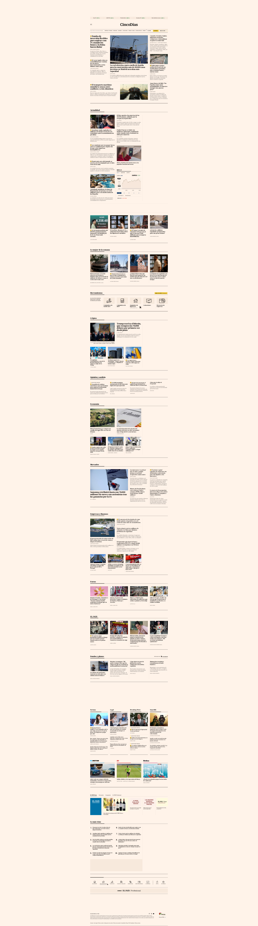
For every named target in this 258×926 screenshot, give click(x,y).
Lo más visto (95, 822)
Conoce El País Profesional (161, 293)
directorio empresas (139, 883)
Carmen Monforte (120, 433)
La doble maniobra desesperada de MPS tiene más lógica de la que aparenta (119, 384)
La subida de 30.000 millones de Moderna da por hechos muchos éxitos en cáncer (138, 747)
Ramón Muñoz (110, 452)
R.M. (91, 499)
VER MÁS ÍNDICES (128, 195)
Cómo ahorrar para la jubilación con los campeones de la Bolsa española (137, 664)
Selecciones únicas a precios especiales (147, 808)
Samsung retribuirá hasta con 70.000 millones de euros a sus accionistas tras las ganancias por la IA (108, 494)
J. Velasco (112, 748)
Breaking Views (135, 710)
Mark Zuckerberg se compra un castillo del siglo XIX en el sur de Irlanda (100, 430)
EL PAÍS (148, 30)
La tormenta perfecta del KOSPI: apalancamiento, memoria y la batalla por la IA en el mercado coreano (99, 233)
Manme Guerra (152, 91)
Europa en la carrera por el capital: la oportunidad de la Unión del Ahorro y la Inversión (138, 384)
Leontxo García (93, 644)
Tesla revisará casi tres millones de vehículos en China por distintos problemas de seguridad (128, 530)
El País (91, 433)
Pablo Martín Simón (153, 478)
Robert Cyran (132, 749)
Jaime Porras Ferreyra (162, 42)
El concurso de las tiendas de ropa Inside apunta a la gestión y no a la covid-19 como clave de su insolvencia (128, 521)
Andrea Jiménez (113, 643)
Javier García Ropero (94, 68)
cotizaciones (148, 883)
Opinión (144, 30)
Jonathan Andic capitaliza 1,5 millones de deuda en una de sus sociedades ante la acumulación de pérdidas (102, 133)
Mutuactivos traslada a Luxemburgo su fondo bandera (157, 663)
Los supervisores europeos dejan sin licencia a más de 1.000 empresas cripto (133, 362)
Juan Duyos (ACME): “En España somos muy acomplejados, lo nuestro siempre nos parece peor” (158, 86)
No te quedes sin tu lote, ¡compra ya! (161, 808)
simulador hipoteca (103, 883)
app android (163, 883)
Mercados (115, 30)
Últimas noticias (139, 30)
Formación (101, 795)
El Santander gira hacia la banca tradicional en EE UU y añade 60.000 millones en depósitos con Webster (128, 543)
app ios (157, 883)
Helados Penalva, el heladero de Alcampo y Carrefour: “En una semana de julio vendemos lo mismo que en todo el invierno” (99, 600)
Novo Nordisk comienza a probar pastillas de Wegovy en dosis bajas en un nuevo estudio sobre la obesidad (103, 840)
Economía (120, 30)
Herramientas (96, 293)
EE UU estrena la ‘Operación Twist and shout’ (138, 730)
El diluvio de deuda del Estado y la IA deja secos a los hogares (138, 738)
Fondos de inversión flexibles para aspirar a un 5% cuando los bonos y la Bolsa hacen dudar (99, 41)
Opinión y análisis (98, 377)
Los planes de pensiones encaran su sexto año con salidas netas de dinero (98, 674)
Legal (112, 710)
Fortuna (93, 710)
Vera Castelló (133, 673)
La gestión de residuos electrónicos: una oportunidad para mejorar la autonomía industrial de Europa (99, 386)
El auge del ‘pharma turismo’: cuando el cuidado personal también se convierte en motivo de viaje (118, 638)
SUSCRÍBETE (156, 30)
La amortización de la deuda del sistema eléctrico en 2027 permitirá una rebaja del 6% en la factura (128, 430)
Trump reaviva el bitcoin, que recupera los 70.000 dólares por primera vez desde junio (129, 327)
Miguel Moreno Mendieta (95, 49)
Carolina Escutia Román (154, 644)
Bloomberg (132, 496)
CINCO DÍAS (152, 390)
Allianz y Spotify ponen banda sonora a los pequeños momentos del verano (128, 163)
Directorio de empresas (161, 306)
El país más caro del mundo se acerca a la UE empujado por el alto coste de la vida (102, 163)
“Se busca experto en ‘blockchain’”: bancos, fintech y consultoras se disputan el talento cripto (115, 362)
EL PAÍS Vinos (93, 795)
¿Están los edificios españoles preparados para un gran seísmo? (157, 232)
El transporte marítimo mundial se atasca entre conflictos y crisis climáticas (101, 87)
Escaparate (108, 795)
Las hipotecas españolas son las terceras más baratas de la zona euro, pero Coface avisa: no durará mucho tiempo (158, 276)
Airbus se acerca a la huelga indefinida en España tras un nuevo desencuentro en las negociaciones (115, 566)
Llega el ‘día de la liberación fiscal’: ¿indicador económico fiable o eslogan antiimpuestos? (133, 449)
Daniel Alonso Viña (93, 606)
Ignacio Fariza (93, 166)
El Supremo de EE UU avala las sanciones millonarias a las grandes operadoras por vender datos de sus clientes (115, 449)
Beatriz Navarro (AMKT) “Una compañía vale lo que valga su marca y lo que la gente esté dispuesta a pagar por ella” (99, 731)
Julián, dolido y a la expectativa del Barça (128, 779)
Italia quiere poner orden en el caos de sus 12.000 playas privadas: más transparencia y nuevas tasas (158, 69)
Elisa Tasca (110, 365)
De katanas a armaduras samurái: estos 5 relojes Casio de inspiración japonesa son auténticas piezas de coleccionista (158, 730)
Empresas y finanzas (108, 30)
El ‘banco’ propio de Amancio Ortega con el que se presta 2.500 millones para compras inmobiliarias (138, 233)
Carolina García (133, 646)
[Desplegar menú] (91, 24)
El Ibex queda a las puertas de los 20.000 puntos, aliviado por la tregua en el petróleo (128, 117)
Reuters (118, 533)
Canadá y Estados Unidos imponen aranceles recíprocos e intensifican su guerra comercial (158, 38)
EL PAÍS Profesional (117, 795)
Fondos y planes (131, 30)
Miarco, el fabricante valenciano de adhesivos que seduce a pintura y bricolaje (138, 599)
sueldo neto (112, 883)
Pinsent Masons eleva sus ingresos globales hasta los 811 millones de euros (118, 745)
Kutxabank (164, 656)
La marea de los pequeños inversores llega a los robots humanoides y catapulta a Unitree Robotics (158, 492)
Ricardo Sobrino (93, 196)
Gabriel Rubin (132, 740)
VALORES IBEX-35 (120, 195)
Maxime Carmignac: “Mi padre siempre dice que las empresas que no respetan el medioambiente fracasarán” (119, 664)
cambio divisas (130, 883)
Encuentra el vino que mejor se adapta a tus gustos (135, 808)
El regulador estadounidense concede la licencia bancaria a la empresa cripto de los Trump (97, 363)
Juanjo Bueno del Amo (154, 236)
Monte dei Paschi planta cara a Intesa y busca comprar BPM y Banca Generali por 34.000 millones (137, 492)
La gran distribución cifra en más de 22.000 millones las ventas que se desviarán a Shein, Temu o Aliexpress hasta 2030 (133, 567)
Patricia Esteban (113, 734)
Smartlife (153, 710)
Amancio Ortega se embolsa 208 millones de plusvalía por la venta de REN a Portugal (98, 566)
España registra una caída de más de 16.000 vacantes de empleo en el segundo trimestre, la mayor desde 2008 (98, 450)
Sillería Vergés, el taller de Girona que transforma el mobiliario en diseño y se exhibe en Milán (158, 600)
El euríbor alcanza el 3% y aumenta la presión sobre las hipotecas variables (119, 232)
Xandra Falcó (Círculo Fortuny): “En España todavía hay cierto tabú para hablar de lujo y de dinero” (99, 748)
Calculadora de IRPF (121, 306)
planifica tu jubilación (121, 883)
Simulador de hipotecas (134, 306)
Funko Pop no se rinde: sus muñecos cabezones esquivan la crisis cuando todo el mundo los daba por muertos (127, 132)
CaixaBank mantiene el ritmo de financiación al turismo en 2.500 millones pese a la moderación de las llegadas (101, 192)
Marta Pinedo (152, 605)
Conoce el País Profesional (129, 890)
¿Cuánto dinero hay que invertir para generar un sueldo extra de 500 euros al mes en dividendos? (138, 276)
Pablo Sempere (128, 452)
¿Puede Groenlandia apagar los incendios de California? (155, 779)
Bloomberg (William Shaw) (95, 282)
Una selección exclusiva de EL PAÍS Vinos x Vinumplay (113, 814)
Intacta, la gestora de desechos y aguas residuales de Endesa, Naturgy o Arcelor (118, 600)
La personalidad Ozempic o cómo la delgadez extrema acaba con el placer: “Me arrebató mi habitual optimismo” (158, 638)
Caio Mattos (119, 120)
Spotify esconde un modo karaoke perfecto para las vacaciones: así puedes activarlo (158, 740)
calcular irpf (94, 883)
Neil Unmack (112, 393)
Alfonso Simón (133, 239)
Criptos (93, 318)
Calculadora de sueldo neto (107, 306)
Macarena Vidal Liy (153, 42)
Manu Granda (112, 73)
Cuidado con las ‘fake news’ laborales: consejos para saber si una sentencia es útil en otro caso (119, 738)
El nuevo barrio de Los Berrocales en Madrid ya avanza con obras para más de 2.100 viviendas (118, 276)
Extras (93, 582)
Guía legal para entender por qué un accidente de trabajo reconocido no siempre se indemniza (118, 730)
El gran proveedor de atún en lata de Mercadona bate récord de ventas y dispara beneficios (101, 540)
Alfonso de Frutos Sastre (155, 735)
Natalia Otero (119, 136)
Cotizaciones (125, 30)
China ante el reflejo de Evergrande (156, 383)
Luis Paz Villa (132, 603)
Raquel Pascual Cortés (94, 151)
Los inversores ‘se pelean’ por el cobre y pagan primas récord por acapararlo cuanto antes (138, 472)
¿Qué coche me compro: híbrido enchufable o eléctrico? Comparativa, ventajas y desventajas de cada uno (100, 780)
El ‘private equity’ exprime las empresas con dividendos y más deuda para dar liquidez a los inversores (158, 473)
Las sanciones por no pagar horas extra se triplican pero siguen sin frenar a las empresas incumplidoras (102, 148)
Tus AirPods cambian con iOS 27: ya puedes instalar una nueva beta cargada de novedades (158, 747)
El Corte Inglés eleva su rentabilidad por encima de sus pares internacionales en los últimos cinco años (98, 63)
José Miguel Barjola (114, 741)
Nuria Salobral (93, 91)
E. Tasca (118, 332)
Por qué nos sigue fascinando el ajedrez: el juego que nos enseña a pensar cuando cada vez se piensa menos (98, 638)
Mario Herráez (93, 784)
